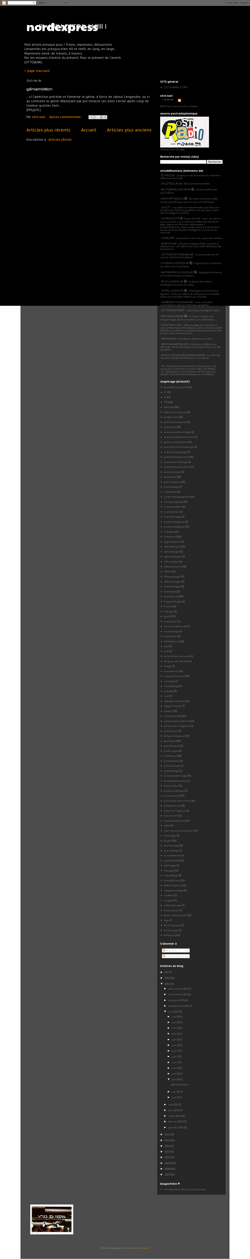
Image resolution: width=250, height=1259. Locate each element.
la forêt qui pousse (177, 656)
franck (168, 606)
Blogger (144, 1247)
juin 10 (176, 1068)
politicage (171, 750)
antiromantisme (175, 422)
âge (166, 920)
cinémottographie (176, 496)
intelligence (171, 641)
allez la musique (175, 412)
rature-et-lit (171, 815)
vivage (168, 900)
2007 (167, 1174)
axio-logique (172, 481)
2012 (167, 1146)
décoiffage (171, 551)
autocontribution (176, 442)
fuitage (168, 611)
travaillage (171, 875)
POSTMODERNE (182, 254)
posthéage (171, 770)
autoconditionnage (177, 432)
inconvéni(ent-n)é (175, 626)
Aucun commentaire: (65, 117)
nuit (166, 696)
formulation (185, 257)
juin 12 (176, 1062)
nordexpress (62, 26)
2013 (167, 1140)
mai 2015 (173, 1104)
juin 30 (176, 1016)
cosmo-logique (174, 521)
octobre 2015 (176, 1000)
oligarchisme (173, 706)
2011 (167, 1151)
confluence (172, 511)
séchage (170, 865)
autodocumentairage (179, 446)
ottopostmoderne (176, 721)
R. (165, 397)
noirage (169, 681)
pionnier (169, 740)
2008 (168, 1168)
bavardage (171, 486)
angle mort (171, 417)
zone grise (171, 910)
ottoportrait (172, 715)
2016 (167, 977)
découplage (172, 556)
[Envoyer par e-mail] (90, 117)
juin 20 (176, 1039)
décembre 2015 (178, 988)
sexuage (170, 835)
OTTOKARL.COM (175, 87)
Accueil (88, 130)
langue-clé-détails (176, 661)
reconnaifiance (174, 820)
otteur (168, 711)
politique (170, 755)
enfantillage (172, 586)
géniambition (39, 89)
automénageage (175, 452)
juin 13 (176, 1056)
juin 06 (176, 1079)
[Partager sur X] (98, 117)
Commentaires (175, 956)
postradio (171, 785)
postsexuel (172, 795)
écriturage (171, 930)
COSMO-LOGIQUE (175, 263)
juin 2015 (173, 1011)
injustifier (170, 636)
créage (169, 531)
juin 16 (176, 1050)
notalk (168, 691)
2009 (168, 1163)
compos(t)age (173, 501)
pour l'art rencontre (177, 800)
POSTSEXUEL (171, 325)
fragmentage (173, 601)
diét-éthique (172, 546)
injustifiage (171, 631)
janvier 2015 (175, 1127)
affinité (168, 407)
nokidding (171, 686)
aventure (170, 476)
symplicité (171, 860)
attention (170, 427)
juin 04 (176, 1091)
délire (168, 571)
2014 (167, 1134)
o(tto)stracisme (174, 701)
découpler (171, 561)
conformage (172, 516)
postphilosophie (175, 780)
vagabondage (174, 890)
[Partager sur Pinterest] (105, 117)
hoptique (170, 621)
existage (170, 591)
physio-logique (174, 735)
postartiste (171, 760)
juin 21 (176, 1033)
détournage (172, 581)
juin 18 (176, 1045)
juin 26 (176, 1022)
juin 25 (176, 1028)
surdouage (171, 845)
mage (168, 666)
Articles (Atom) (59, 139)
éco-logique (172, 925)
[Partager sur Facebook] (102, 117)
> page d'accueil (37, 71)
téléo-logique (173, 885)
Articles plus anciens (129, 130)
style (167, 840)
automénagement (176, 456)
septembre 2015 (178, 1005)
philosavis (171, 731)
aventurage (172, 471)
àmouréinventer (175, 915)
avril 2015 (173, 1110)
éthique (169, 935)
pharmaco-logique (177, 725)
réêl (166, 825)
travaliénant (172, 880)
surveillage (171, 850)
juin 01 (176, 1097)
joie (166, 651)
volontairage (172, 905)
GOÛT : (166, 207)
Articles (170, 950)
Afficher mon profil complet (179, 106)
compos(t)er (172, 506)
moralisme (171, 671)
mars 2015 (174, 1115)
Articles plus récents (48, 130)
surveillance (172, 855)
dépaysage (172, 576)
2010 (167, 1157)
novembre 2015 (178, 994)
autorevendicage (176, 462)
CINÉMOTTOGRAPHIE (177, 302)
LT (165, 392)
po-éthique (171, 745)
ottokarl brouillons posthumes (185, 1189)
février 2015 (175, 1121)
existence (171, 596)
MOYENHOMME (172, 316)
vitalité (168, 895)
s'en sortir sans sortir (178, 830)
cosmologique (174, 526)
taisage (169, 870)
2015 (167, 983)
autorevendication (177, 466)
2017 (167, 972)
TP (163, 366)
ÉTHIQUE (168, 175)
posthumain (172, 765)
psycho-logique (175, 810)
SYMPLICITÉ (170, 218)
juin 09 (176, 1073)
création (170, 536)
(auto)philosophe (176, 387)
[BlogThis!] (94, 117)
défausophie (173, 566)
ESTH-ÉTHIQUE (172, 198)
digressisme (172, 541)
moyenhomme (174, 676)
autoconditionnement (179, 436)
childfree (170, 491)
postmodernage (175, 775)
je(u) (166, 646)
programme (172, 805)
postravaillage (174, 790)
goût (167, 616)
